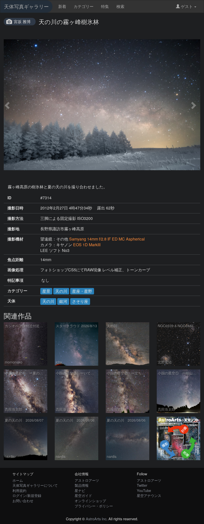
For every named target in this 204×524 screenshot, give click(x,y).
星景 (46, 291)
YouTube (144, 490)
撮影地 (13, 229)
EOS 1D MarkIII (87, 244)
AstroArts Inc (96, 518)
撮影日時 (15, 208)
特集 (105, 6)
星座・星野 (82, 291)
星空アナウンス (149, 495)
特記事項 (15, 280)
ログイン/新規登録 (26, 495)
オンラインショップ (90, 500)
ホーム (17, 480)
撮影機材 (15, 239)
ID (9, 198)
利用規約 (19, 490)
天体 (11, 301)
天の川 (61, 291)
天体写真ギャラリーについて (35, 485)
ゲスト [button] (187, 6)
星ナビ (80, 490)
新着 (62, 6)
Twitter (142, 485)
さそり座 (80, 301)
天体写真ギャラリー (26, 6)
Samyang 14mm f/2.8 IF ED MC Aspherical (107, 239)
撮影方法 (15, 218)
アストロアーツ (87, 480)
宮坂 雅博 (22, 21)
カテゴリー (84, 6)
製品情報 (82, 485)
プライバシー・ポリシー (94, 505)
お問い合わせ (22, 500)
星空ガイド (83, 495)
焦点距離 (15, 259)
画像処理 (15, 270)
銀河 (63, 301)
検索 (120, 6)
